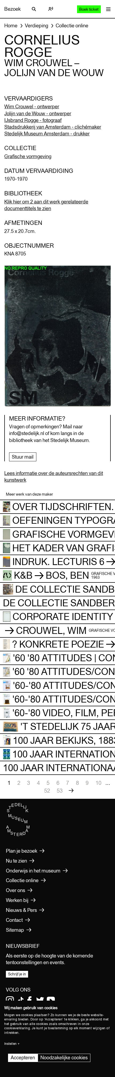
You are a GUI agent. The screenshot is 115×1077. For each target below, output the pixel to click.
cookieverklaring (17, 1028)
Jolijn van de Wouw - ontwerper (37, 113)
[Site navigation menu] (107, 9)
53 (60, 791)
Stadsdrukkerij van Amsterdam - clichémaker (52, 127)
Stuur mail (22, 457)
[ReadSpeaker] (50, 9)
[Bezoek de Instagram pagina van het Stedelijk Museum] (10, 1000)
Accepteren (23, 1057)
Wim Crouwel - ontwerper (31, 106)
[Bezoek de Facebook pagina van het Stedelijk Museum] (29, 1000)
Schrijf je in (17, 974)
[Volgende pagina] (71, 790)
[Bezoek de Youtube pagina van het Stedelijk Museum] (51, 1000)
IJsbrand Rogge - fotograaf (33, 120)
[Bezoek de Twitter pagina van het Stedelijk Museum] (40, 1000)
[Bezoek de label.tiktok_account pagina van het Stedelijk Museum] (21, 1000)
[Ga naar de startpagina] (18, 835)
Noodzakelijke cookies (64, 1057)
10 (98, 783)
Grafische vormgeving (27, 156)
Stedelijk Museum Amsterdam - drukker (47, 133)
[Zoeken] (34, 9)
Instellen (10, 1044)
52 (47, 791)
